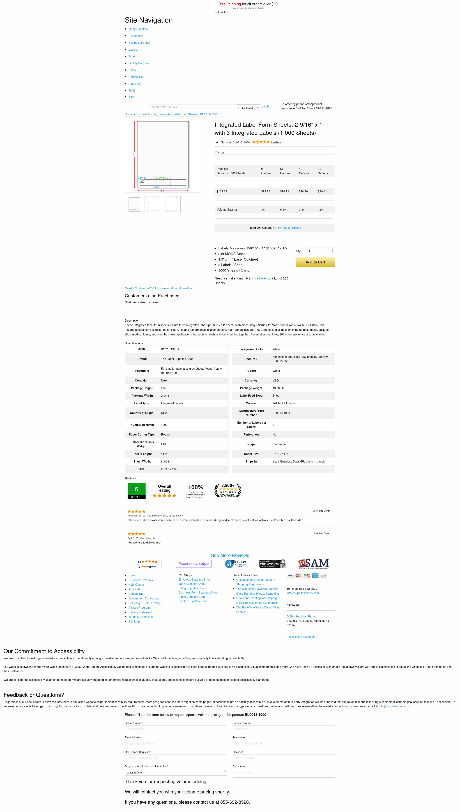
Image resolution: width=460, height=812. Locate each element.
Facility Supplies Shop (193, 601)
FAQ (131, 90)
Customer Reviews (140, 580)
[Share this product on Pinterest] (332, 142)
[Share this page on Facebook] (321, 142)
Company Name (242, 723)
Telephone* (239, 737)
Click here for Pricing (288, 227)
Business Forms (138, 42)
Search (264, 106)
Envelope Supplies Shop (195, 579)
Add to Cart (315, 262)
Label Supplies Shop (192, 597)
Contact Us (135, 77)
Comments (239, 766)
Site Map (134, 621)
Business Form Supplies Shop (198, 592)
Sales (132, 70)
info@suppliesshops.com (303, 593)
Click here (258, 278)
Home (129, 114)
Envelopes (135, 36)
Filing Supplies (138, 29)
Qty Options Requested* (138, 752)
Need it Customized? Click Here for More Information (158, 288)
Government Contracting (144, 598)
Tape (131, 56)
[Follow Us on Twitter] (326, 142)
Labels (132, 49)
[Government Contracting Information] (313, 563)
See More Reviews (230, 555)
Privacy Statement (140, 612)
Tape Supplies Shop (192, 584)
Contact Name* (133, 723)
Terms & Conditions (140, 617)
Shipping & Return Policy (144, 603)
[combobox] (180, 107)
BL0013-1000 (209, 114)
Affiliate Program (139, 607)
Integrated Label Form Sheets (178, 114)
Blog (131, 96)
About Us (134, 84)
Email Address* (133, 737)
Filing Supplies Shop (192, 588)
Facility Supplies (139, 63)
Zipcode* (238, 752)
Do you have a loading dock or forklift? (147, 766)
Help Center (136, 584)
